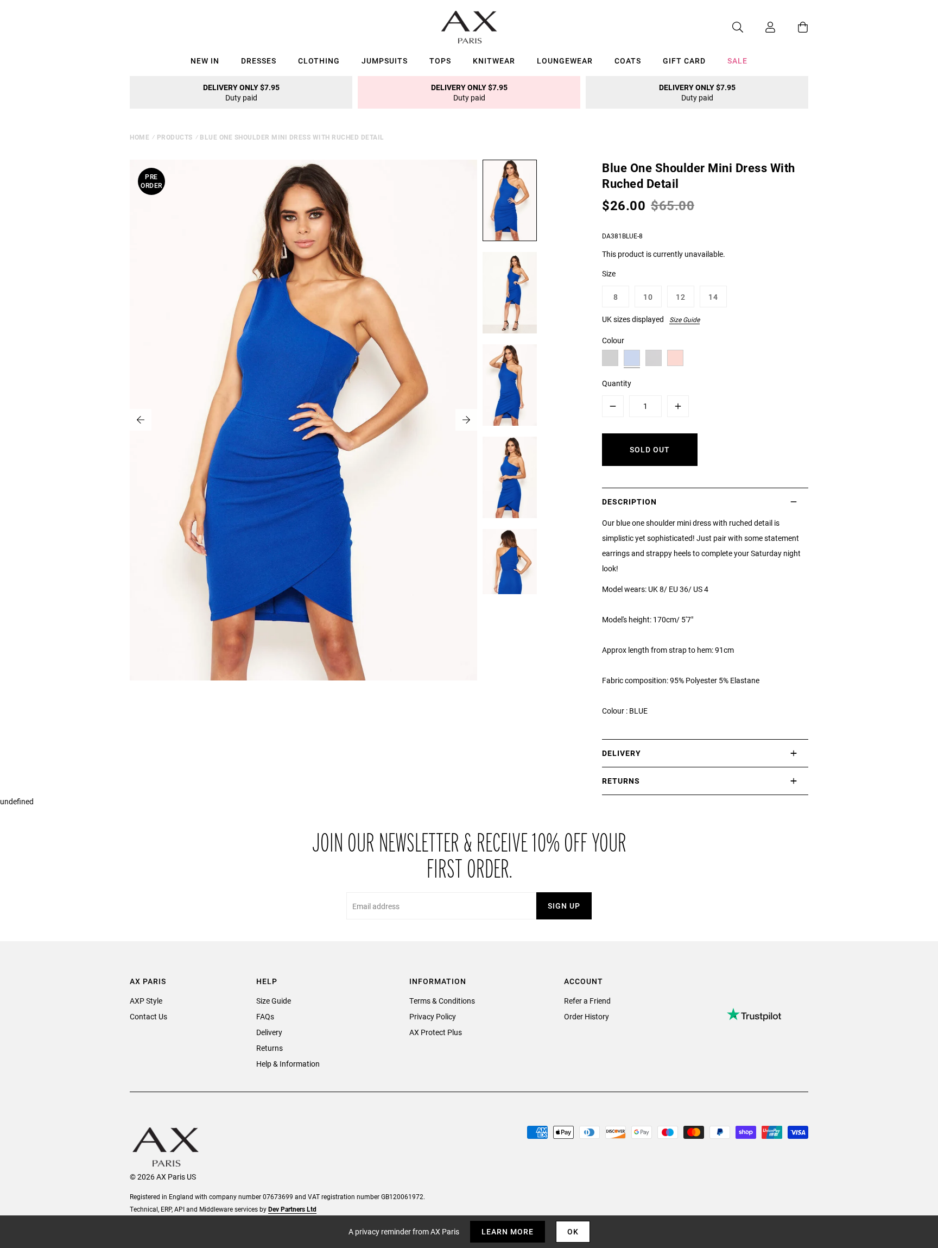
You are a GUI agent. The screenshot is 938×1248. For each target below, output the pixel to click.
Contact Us (148, 1016)
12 (681, 297)
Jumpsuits (385, 60)
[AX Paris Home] (469, 27)
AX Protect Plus (435, 1032)
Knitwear (494, 60)
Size (609, 273)
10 (648, 297)
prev (140, 420)
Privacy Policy (432, 1016)
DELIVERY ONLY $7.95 (241, 92)
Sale (737, 60)
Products (175, 137)
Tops (440, 60)
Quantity (616, 383)
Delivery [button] (621, 753)
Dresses (258, 60)
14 (713, 297)
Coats (627, 60)
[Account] (759, 27)
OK (573, 1231)
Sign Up (564, 905)
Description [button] (629, 501)
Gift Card (684, 60)
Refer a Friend (587, 1000)
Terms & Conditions (442, 1000)
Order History (586, 1016)
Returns (269, 1048)
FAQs (265, 1016)
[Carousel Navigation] (303, 420)
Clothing (319, 60)
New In (205, 60)
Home (139, 137)
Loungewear (565, 60)
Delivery (269, 1032)
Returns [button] (621, 781)
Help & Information (288, 1063)
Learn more (507, 1231)
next (466, 420)
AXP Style (146, 1000)
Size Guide (684, 319)
